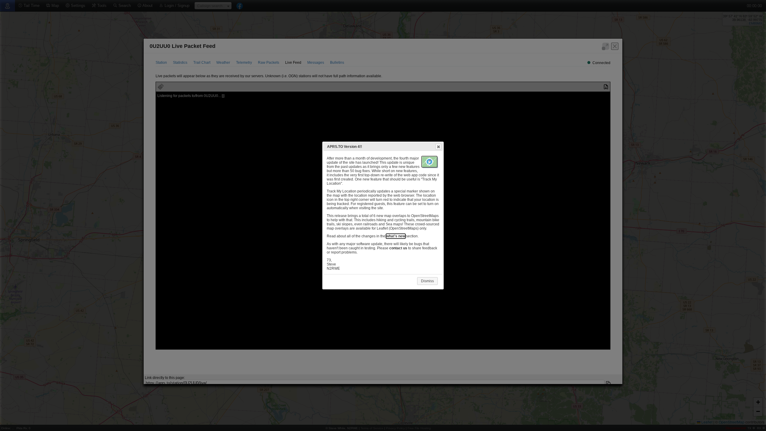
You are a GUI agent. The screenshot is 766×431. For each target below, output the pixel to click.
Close (438, 147)
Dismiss (427, 281)
